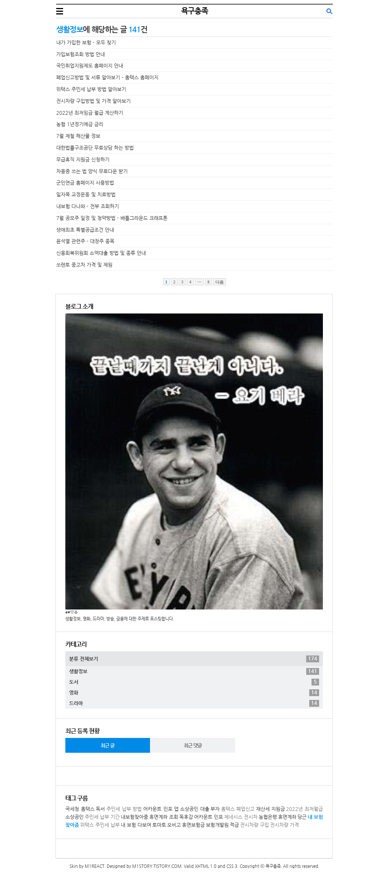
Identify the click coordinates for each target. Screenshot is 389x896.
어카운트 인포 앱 (161, 809)
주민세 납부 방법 (124, 809)
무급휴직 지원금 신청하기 (82, 159)
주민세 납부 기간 (102, 817)
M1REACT (94, 866)
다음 (219, 282)
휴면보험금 (193, 825)
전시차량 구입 (254, 825)
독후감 (186, 817)
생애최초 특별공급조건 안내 (85, 230)
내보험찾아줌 (134, 817)
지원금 (278, 809)
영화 (193, 692)
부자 (215, 809)
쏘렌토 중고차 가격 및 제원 (84, 265)
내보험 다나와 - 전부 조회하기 (87, 206)
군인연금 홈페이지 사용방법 (85, 182)
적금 (234, 825)
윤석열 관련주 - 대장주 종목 (85, 241)
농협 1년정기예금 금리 (79, 124)
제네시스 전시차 (241, 817)
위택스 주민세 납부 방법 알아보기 (91, 89)
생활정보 (193, 671)
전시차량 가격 (284, 825)
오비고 (174, 825)
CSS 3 (231, 866)
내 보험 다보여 (136, 825)
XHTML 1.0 (206, 866)
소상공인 (74, 817)
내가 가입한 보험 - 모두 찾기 (86, 42)
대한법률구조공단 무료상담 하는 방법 (95, 147)
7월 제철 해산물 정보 (78, 136)
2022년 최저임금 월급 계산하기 (89, 113)
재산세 (263, 809)
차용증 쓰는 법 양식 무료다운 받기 (92, 171)
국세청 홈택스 (80, 809)
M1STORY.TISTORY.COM (157, 866)
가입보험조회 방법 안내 (80, 54)
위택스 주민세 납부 (100, 825)
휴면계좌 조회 (163, 817)
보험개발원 (217, 825)
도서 (193, 682)
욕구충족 (194, 10)
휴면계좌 (287, 817)
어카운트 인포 (208, 817)
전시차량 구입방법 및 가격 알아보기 (93, 101)
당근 (302, 817)
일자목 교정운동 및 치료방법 (85, 194)
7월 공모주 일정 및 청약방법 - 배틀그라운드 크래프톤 (112, 218)
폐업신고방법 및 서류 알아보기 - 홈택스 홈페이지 (107, 77)
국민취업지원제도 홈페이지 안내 (89, 65)
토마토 (159, 825)
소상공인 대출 (194, 809)
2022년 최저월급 (304, 809)
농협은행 (268, 817)
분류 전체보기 (193, 658)
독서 (100, 809)
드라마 (193, 703)
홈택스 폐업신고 (238, 809)
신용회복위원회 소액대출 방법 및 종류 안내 (101, 253)
